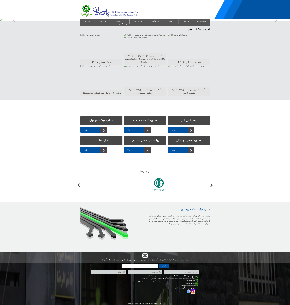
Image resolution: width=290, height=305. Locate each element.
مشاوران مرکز (138, 21)
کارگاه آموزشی (154, 21)
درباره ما (186, 21)
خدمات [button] (170, 21)
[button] (14, 20)
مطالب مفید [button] (103, 21)
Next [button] (211, 185)
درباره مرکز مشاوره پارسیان (195, 209)
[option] (129, 185)
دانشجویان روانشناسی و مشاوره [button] (120, 22)
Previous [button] (79, 185)
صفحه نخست (201, 21)
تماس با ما (88, 21)
